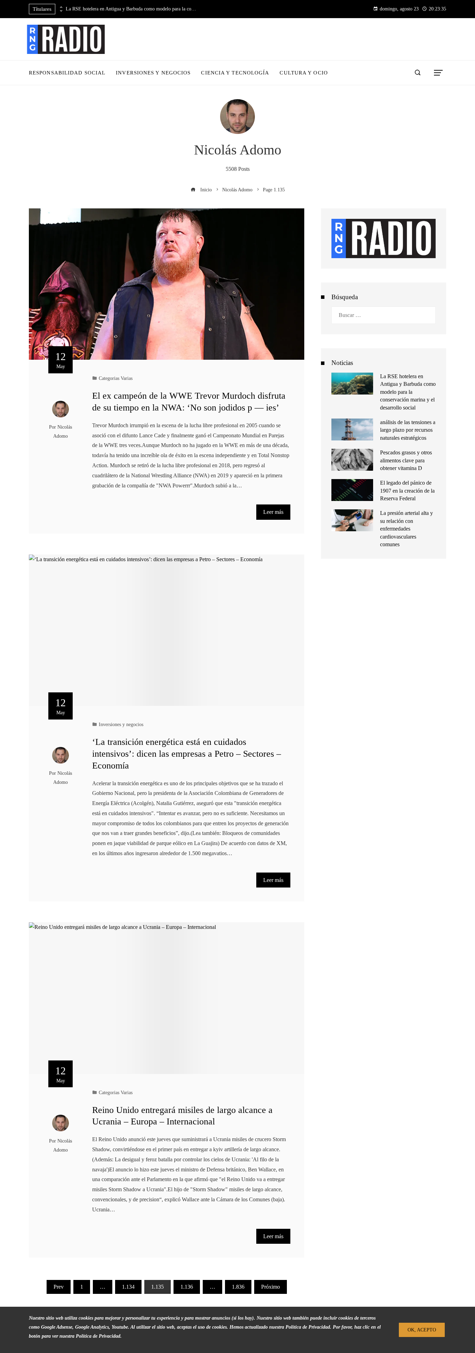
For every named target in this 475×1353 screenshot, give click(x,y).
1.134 (128, 1287)
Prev (59, 1287)
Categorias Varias (115, 378)
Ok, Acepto (422, 1329)
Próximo (270, 1287)
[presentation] (60, 7)
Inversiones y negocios (121, 724)
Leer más (273, 512)
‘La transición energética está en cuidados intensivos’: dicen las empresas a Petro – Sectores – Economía (186, 754)
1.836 (238, 1287)
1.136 (186, 1287)
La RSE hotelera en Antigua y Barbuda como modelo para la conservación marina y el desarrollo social (132, 8)
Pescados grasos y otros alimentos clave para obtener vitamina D (406, 460)
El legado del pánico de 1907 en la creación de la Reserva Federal (407, 490)
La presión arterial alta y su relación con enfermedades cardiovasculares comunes (406, 528)
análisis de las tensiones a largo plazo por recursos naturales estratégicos (407, 430)
